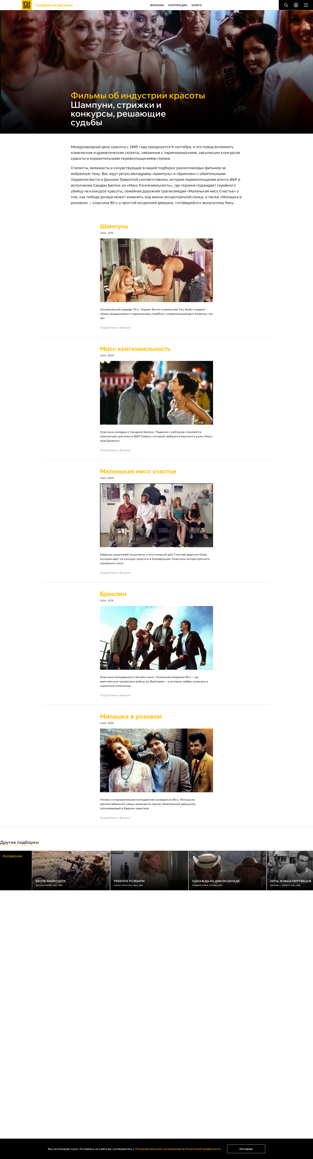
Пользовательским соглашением (158, 1149)
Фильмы (157, 5)
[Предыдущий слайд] (306, 870)
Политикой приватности (203, 1149)
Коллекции (177, 5)
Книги (196, 5)
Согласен (246, 1149)
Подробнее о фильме (115, 327)
